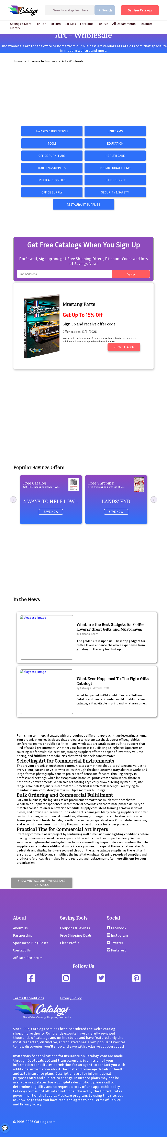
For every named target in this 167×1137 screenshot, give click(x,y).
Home (18, 61)
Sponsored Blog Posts (30, 942)
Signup (131, 274)
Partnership (22, 935)
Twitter (116, 942)
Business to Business (42, 61)
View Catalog (124, 347)
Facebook (118, 928)
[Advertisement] (83, 95)
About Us (20, 928)
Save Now (51, 512)
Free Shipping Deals (76, 935)
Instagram (119, 935)
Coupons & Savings (75, 928)
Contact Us (22, 950)
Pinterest (118, 950)
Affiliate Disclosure (28, 957)
